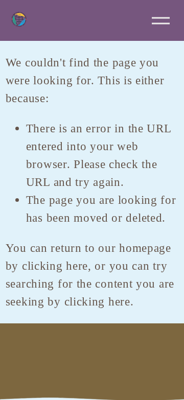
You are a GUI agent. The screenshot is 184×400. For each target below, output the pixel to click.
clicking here (55, 265)
